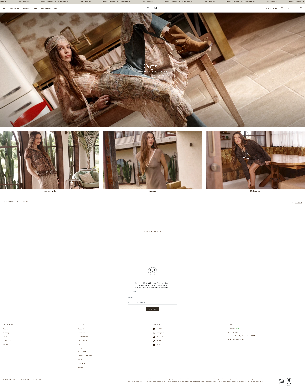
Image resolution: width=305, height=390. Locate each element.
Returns (5, 329)
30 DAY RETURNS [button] (24, 2)
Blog (79, 344)
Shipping (6, 333)
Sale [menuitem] (55, 8)
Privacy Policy (26, 379)
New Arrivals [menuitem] (14, 8)
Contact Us (6, 340)
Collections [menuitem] (26, 8)
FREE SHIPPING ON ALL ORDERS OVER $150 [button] (55, 2)
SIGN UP (152, 309)
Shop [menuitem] (4, 8)
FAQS (5, 336)
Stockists (6, 344)
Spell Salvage (82, 363)
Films (80, 348)
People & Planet (83, 352)
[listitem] (152, 70)
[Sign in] (288, 8)
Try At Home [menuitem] (266, 8)
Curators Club (83, 336)
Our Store (81, 333)
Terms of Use (37, 379)
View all (298, 202)
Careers (80, 367)
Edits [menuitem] (35, 8)
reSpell (80, 359)
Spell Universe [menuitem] (46, 8)
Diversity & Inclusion (85, 356)
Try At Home (82, 340)
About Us (81, 329)
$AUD (275, 8)
